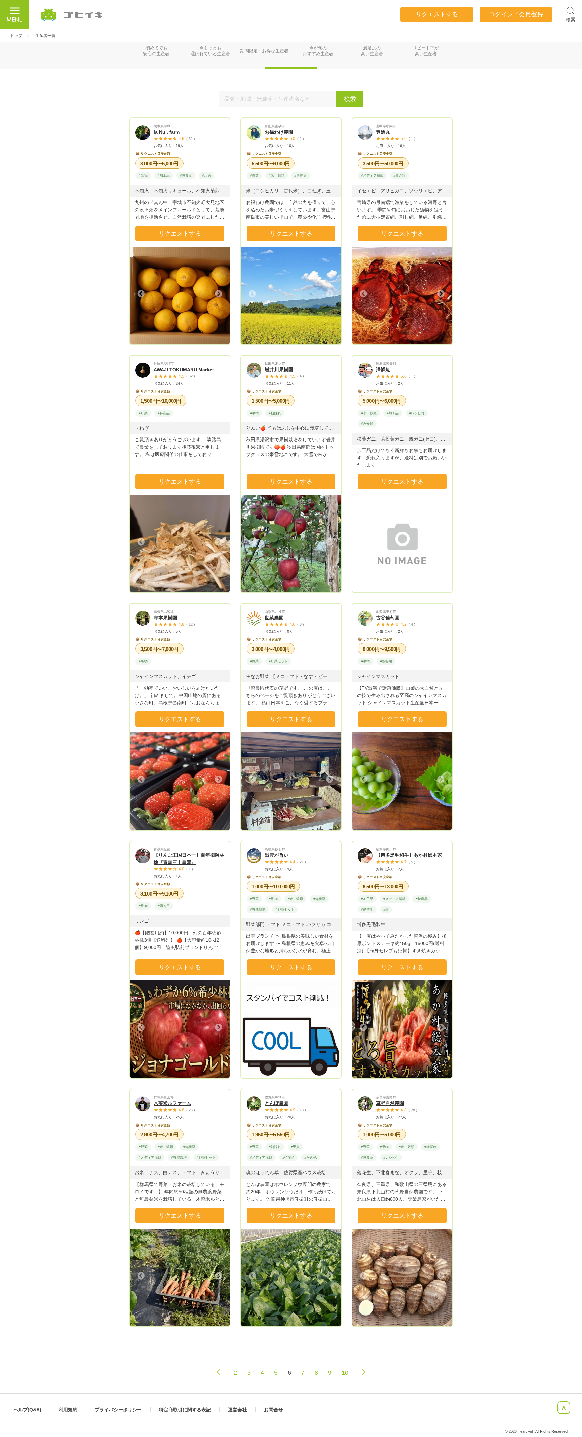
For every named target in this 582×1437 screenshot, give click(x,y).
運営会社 (237, 1409)
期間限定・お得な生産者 (264, 51)
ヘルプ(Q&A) (27, 1409)
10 (345, 1372)
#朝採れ (275, 413)
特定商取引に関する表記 (185, 1409)
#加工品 (164, 175)
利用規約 (68, 1409)
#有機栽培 (257, 909)
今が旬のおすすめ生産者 (318, 50)
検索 (350, 99)
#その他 (310, 1157)
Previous (141, 293)
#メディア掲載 (372, 175)
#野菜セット (278, 661)
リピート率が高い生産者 (426, 50)
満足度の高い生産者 (372, 50)
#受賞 (295, 1147)
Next (217, 293)
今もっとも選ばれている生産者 (210, 50)
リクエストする (180, 233)
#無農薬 (186, 175)
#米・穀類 (276, 175)
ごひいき (72, 14)
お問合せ (273, 1409)
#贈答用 (386, 661)
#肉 (386, 909)
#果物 (143, 175)
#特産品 (164, 413)
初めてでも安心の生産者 (156, 50)
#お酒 (206, 175)
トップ (16, 35)
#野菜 (254, 175)
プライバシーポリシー (118, 1409)
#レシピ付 (416, 413)
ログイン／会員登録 (516, 14)
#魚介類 (399, 175)
